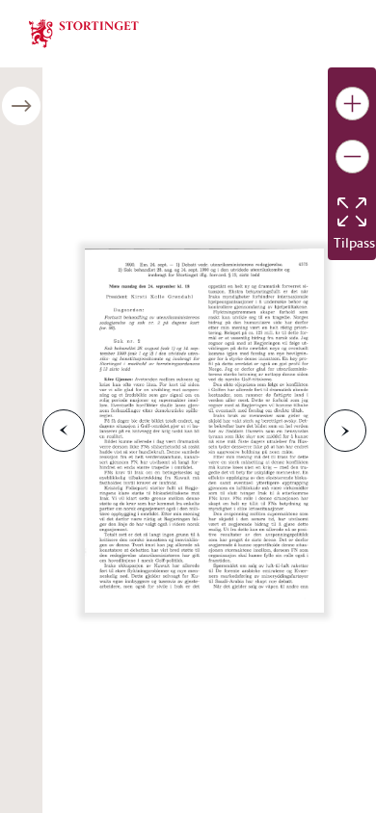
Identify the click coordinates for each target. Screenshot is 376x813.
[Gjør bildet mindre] (352, 156)
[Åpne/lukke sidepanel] (21, 106)
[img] (84, 31)
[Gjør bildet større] (352, 103)
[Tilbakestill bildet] (352, 212)
